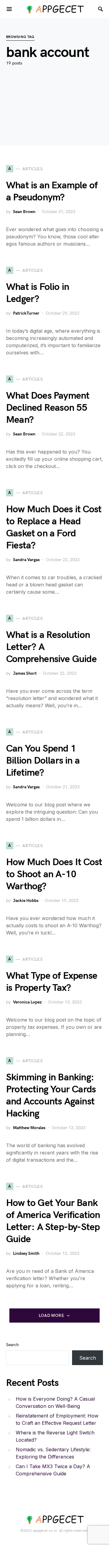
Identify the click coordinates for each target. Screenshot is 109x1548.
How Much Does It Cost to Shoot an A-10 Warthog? (54, 874)
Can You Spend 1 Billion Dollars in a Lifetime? (43, 761)
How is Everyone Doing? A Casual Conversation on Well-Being (55, 1402)
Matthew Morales (29, 1127)
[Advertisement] (54, 115)
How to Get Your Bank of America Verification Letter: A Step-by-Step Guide (53, 1221)
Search (12, 1344)
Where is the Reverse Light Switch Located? (55, 1436)
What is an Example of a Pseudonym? (51, 191)
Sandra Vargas (26, 559)
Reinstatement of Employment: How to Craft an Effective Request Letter (57, 1419)
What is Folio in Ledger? (37, 293)
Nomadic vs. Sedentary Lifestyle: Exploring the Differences (53, 1453)
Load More (51, 1315)
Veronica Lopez (27, 1002)
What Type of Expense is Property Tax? (51, 982)
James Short (25, 673)
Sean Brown (24, 211)
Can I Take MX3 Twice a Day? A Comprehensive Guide (53, 1470)
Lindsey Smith (26, 1253)
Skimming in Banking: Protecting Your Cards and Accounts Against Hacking (51, 1095)
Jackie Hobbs (25, 900)
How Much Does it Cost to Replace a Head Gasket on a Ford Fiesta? (53, 527)
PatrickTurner (26, 313)
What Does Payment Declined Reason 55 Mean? (47, 408)
